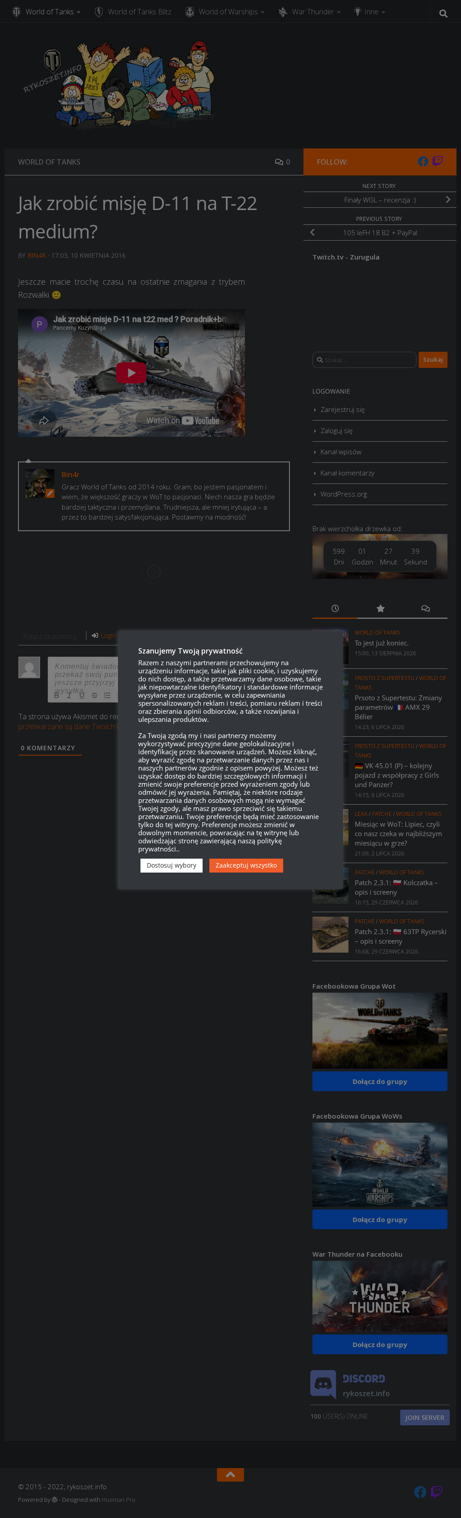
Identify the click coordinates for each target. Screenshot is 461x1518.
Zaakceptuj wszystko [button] (246, 865)
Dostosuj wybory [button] (171, 865)
